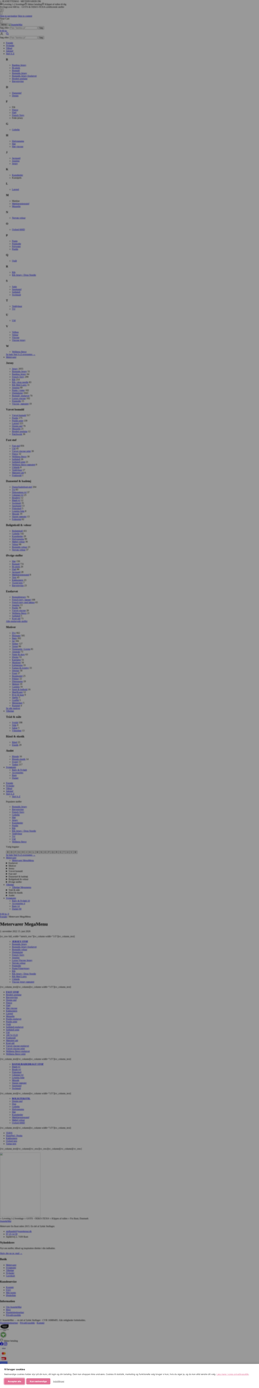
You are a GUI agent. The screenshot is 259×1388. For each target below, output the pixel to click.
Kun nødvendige (38, 1381)
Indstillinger (58, 1381)
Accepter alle (14, 1381)
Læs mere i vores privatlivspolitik (233, 1374)
